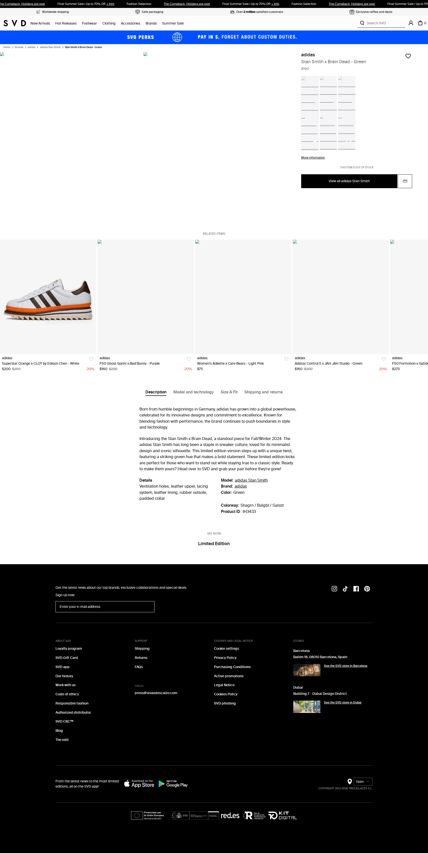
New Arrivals (40, 23)
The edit (62, 740)
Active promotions (228, 676)
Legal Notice (224, 685)
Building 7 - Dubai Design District (320, 694)
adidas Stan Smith (50, 47)
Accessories (130, 23)
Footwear (89, 23)
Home (6, 47)
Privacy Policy (225, 658)
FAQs (139, 667)
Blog (59, 731)
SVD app (62, 667)
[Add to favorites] (408, 56)
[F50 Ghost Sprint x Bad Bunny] (146, 297)
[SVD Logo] (14, 23)
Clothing (108, 23)
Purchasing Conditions (232, 667)
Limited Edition (214, 543)
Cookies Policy (226, 694)
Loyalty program (68, 649)
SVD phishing (225, 703)
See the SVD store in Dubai (342, 702)
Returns (141, 658)
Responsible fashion (71, 703)
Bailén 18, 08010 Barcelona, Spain (320, 657)
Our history (64, 676)
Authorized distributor (73, 712)
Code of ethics (67, 694)
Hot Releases (66, 23)
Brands (151, 23)
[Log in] (411, 23)
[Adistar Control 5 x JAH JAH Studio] (341, 297)
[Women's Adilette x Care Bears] (243, 297)
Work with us (65, 685)
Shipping (142, 649)
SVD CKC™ (64, 721)
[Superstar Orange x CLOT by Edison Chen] (48, 297)
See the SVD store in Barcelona (345, 666)
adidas (31, 47)
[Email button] (405, 181)
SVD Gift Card (66, 658)
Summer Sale (173, 23)
